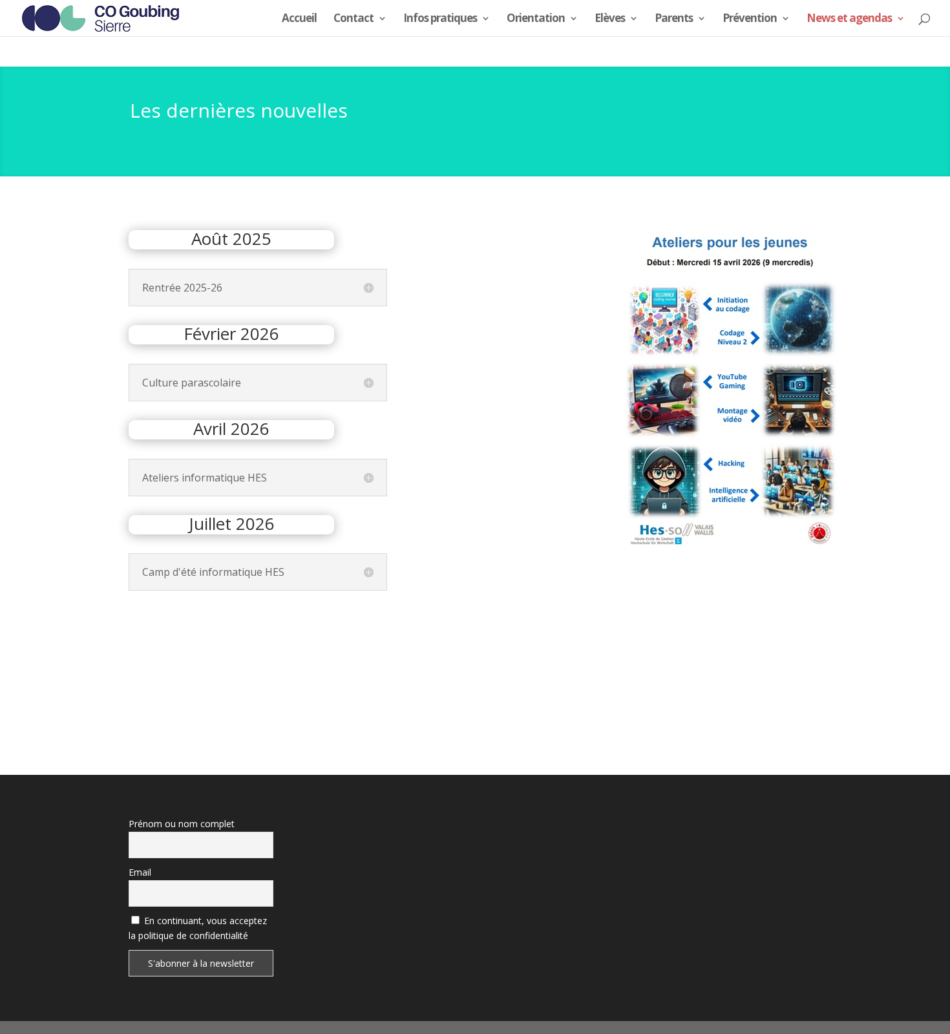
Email (140, 872)
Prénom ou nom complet (182, 824)
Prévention (750, 19)
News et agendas (849, 19)
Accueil (299, 19)
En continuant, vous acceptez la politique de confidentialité (198, 928)
